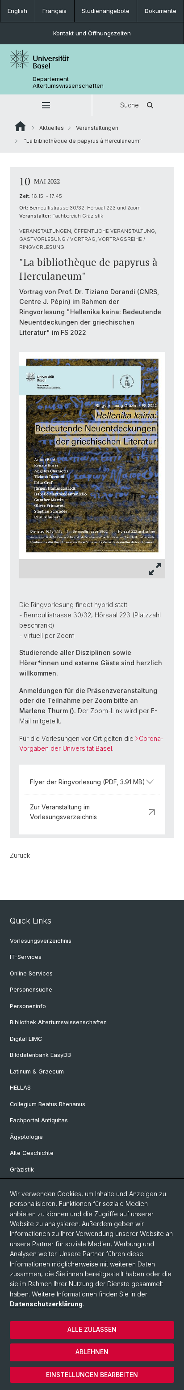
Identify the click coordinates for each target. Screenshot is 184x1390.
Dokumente (160, 10)
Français (54, 10)
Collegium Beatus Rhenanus (47, 1104)
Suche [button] (129, 105)
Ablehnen (92, 1352)
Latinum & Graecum (37, 1071)
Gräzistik (22, 1169)
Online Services (31, 973)
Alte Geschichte (32, 1153)
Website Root (20, 126)
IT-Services (26, 957)
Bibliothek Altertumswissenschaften (58, 1022)
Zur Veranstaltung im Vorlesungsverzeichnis (63, 812)
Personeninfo (28, 1006)
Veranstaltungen (97, 127)
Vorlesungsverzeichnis (40, 940)
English (17, 10)
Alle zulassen (92, 1329)
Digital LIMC (26, 1038)
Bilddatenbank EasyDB (40, 1055)
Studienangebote (106, 10)
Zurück (20, 855)
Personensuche (31, 989)
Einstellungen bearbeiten (92, 1374)
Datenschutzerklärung (46, 1304)
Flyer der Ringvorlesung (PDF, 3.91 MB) (87, 782)
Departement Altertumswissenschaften (68, 82)
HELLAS (20, 1087)
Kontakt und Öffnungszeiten (92, 33)
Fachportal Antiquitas (39, 1120)
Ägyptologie (26, 1136)
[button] (46, 105)
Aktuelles (51, 127)
